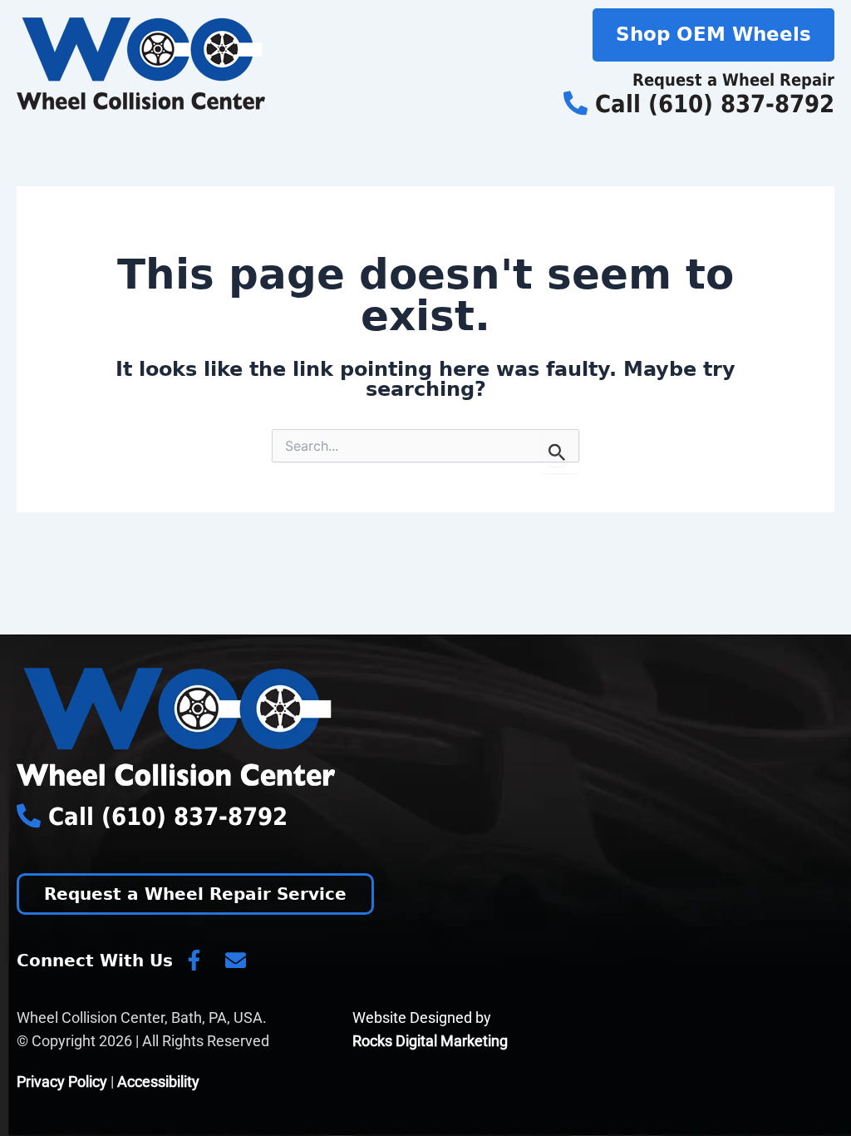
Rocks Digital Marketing (430, 1041)
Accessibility (158, 1081)
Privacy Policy (62, 1081)
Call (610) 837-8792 (711, 104)
